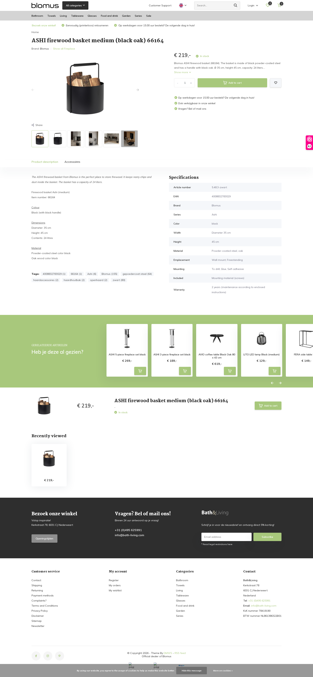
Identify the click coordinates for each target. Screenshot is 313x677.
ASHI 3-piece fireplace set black (171, 354)
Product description (45, 162)
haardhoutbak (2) (74, 280)
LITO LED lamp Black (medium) (261, 354)
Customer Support (160, 5)
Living (63, 15)
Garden (126, 15)
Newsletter (38, 626)
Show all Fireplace (64, 48)
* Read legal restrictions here (216, 544)
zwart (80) (119, 280)
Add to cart (235, 82)
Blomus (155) (109, 274)
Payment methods (43, 595)
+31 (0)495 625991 (128, 530)
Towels (51, 15)
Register (114, 580)
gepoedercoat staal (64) (137, 274)
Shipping (37, 585)
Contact (36, 580)
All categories (74, 5)
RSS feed (180, 653)
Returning (37, 590)
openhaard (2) (98, 280)
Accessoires (72, 162)
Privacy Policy (40, 610)
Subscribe (267, 537)
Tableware (77, 15)
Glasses (92, 15)
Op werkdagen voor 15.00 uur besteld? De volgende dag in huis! (156, 25)
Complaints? (39, 600)
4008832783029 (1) (54, 274)
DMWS (168, 653)
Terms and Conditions (45, 605)
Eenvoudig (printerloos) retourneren (86, 25)
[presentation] (33, 90)
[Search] (235, 5)
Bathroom (37, 15)
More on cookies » (223, 670)
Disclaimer (38, 615)
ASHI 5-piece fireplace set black (127, 354)
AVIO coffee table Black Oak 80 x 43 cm (217, 356)
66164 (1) (76, 274)
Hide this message (191, 670)
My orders (115, 585)
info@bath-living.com (129, 535)
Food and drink (109, 15)
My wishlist (115, 590)
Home (35, 32)
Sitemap (37, 621)
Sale (148, 15)
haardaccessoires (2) (45, 280)
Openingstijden (44, 538)
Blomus (44, 48)
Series (138, 15)
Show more (181, 72)
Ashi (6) (91, 274)
